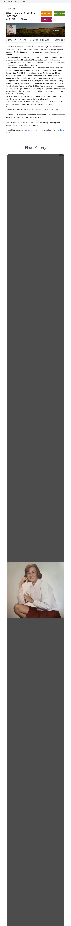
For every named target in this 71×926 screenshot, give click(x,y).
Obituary (11, 40)
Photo (23, 40)
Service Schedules (39, 40)
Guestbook (59, 40)
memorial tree (32, 130)
